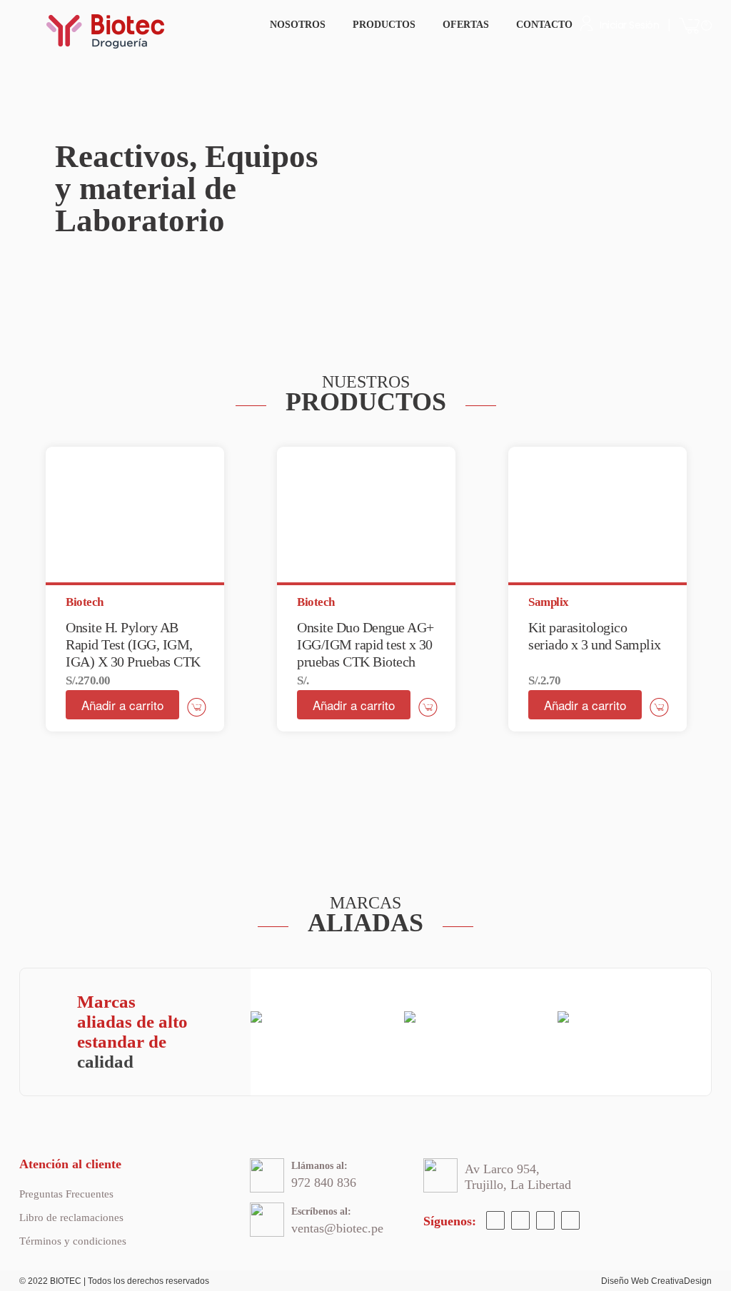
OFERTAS (466, 24)
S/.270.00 (88, 680)
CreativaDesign (681, 1281)
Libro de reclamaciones (71, 1217)
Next (658, 187)
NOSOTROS (298, 24)
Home (241, 22)
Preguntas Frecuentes (66, 1194)
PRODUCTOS (384, 24)
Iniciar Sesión (629, 25)
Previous (72, 187)
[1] (117, 302)
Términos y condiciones (72, 1241)
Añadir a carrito (122, 705)
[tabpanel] (135, 589)
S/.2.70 (544, 680)
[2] (140, 302)
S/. (303, 680)
